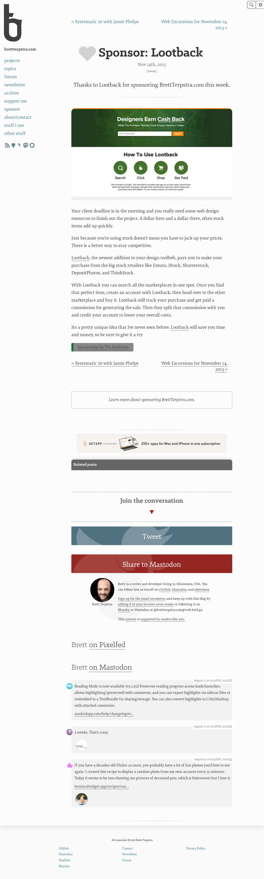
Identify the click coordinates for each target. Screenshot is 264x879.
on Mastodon (110, 668)
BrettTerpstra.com (20, 49)
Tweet (152, 71)
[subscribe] (7, 145)
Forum (126, 860)
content (131, 619)
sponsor (12, 109)
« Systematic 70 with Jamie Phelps (105, 22)
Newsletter (129, 854)
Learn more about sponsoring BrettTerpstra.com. (152, 400)
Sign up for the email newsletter (141, 599)
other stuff (15, 133)
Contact (127, 848)
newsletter (14, 85)
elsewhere (201, 590)
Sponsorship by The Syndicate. (103, 347)
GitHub (164, 590)
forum (10, 77)
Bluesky (124, 610)
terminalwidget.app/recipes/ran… (101, 786)
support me (15, 101)
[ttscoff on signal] (32, 145)
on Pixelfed (107, 645)
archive (11, 93)
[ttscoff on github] (13, 145)
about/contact (18, 117)
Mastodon (179, 590)
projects (12, 61)
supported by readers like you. (163, 619)
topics (10, 69)
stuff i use (14, 125)
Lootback (80, 258)
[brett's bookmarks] (19, 145)
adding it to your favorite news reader (145, 604)
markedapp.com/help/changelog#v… (104, 713)
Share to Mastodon (152, 564)
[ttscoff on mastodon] (26, 145)
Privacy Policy (195, 848)
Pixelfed (64, 860)
